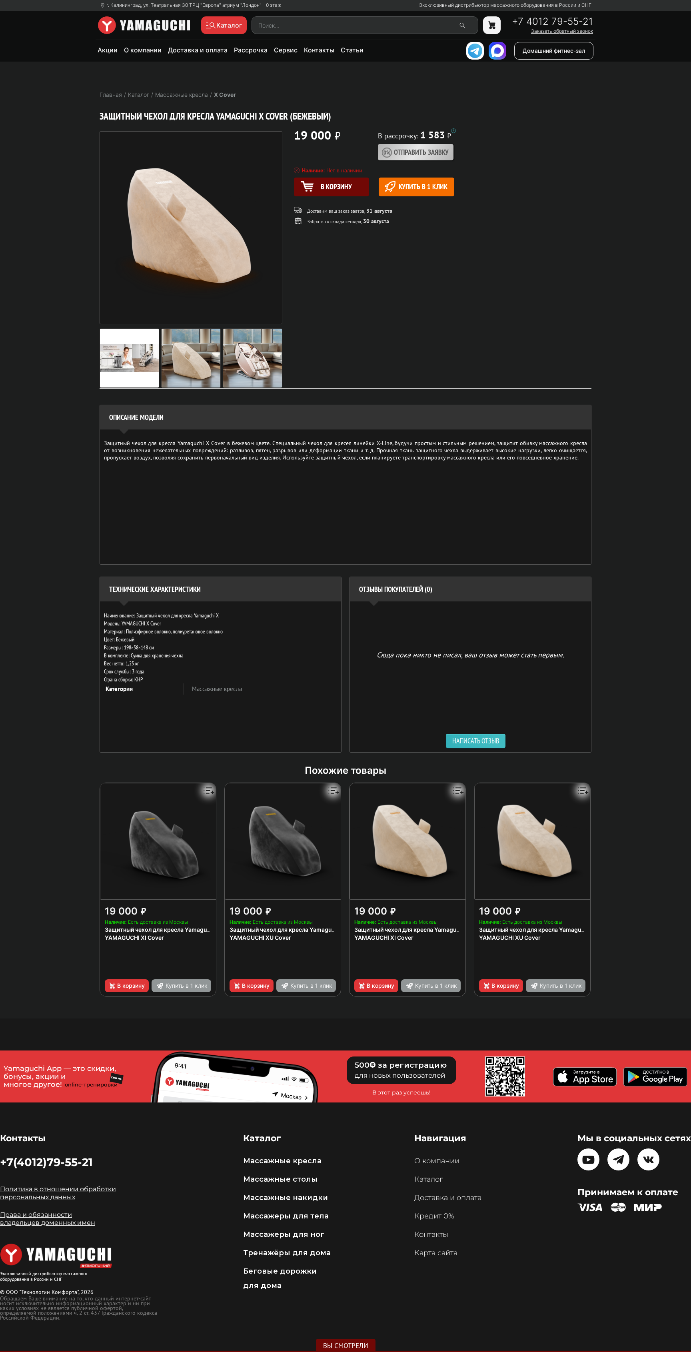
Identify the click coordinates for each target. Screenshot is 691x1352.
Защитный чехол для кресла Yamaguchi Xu (289, 929)
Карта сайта (435, 1252)
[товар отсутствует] (492, 25)
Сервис (286, 50)
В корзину (131, 985)
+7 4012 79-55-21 (552, 21)
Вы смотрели (345, 1345)
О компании (143, 50)
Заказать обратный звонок (562, 31)
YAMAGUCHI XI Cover (134, 937)
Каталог (428, 1179)
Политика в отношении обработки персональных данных (58, 1193)
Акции (108, 50)
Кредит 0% (434, 1216)
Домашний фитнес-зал (554, 50)
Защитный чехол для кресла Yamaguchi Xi (163, 929)
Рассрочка (251, 50)
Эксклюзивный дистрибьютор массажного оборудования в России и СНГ (505, 5)
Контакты (319, 50)
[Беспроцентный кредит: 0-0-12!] (453, 130)
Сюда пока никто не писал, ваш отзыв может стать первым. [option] (470, 654)
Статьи (352, 50)
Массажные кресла (217, 689)
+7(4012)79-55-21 (46, 1162)
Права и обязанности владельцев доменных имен (47, 1218)
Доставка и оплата (198, 50)
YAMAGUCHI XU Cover (260, 937)
